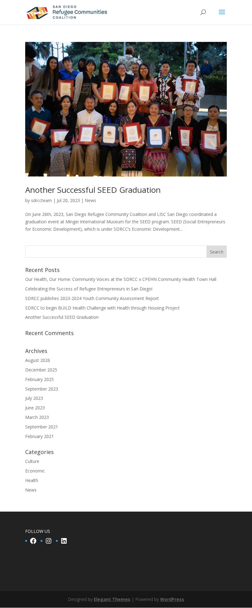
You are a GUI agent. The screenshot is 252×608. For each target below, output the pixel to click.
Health (31, 480)
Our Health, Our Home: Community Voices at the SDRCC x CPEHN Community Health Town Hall (120, 279)
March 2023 (37, 417)
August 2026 (37, 360)
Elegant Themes (112, 599)
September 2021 (41, 427)
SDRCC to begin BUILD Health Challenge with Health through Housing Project (102, 308)
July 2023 (34, 398)
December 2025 (41, 370)
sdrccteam (41, 200)
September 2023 (41, 389)
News (90, 200)
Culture (32, 461)
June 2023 (35, 408)
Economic (35, 471)
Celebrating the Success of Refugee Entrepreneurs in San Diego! (88, 289)
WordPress (172, 599)
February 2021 (39, 436)
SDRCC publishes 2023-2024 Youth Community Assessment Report (92, 298)
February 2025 (39, 379)
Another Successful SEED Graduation (93, 189)
